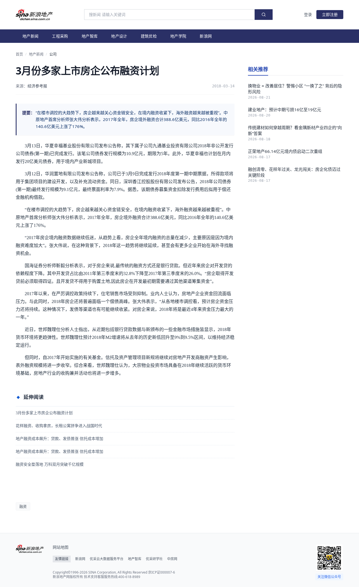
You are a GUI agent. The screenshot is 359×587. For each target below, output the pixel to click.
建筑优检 (149, 36)
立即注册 (330, 14)
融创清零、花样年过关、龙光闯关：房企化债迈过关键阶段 (294, 172)
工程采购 (60, 36)
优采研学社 (154, 559)
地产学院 (178, 36)
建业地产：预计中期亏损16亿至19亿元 (284, 109)
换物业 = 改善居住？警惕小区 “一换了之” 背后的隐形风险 (295, 88)
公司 (53, 54)
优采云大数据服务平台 (106, 559)
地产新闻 (30, 36)
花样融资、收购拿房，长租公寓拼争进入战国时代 (59, 426)
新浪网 (206, 36)
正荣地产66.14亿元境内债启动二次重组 (285, 151)
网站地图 (60, 547)
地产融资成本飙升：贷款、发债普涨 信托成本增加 (59, 439)
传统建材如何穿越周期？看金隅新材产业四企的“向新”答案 (295, 130)
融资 (23, 506)
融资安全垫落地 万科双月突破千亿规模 (50, 464)
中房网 (172, 559)
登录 (308, 14)
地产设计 (119, 36)
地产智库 (90, 36)
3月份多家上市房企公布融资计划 (44, 413)
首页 (19, 54)
